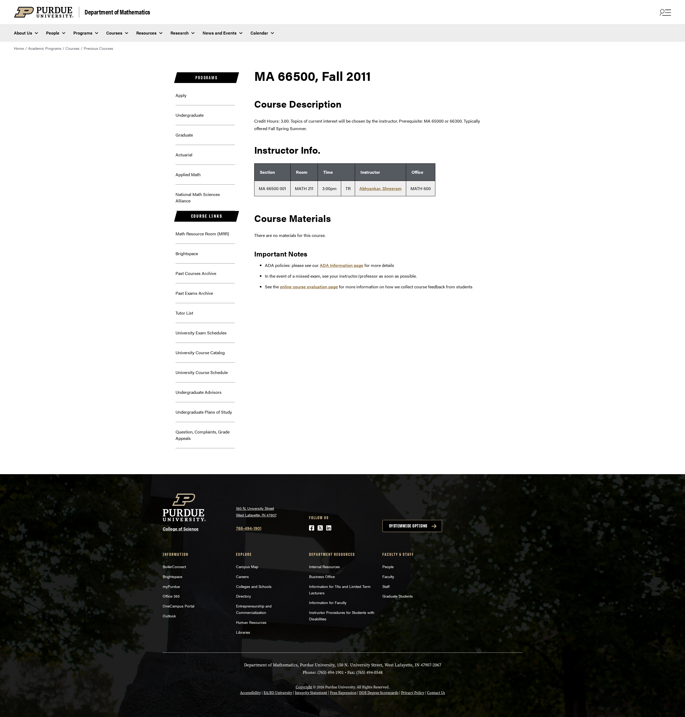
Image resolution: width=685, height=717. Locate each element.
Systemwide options (408, 526)
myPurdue (171, 586)
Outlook (169, 615)
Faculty (388, 576)
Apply (181, 95)
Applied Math (188, 174)
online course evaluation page (309, 287)
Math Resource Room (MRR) (202, 234)
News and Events (220, 33)
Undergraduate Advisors (199, 392)
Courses (114, 33)
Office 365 (171, 596)
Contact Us (436, 692)
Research (179, 33)
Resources (146, 33)
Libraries (243, 632)
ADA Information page (341, 265)
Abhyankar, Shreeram (380, 188)
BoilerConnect (174, 566)
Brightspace (187, 253)
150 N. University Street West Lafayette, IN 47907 (256, 511)
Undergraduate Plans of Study (204, 412)
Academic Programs (45, 48)
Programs (82, 33)
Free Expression (343, 692)
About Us (23, 33)
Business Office (322, 576)
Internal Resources (324, 566)
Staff (386, 586)
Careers (242, 576)
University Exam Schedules (201, 333)
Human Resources (251, 622)
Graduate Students (397, 596)
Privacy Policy (412, 692)
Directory (243, 596)
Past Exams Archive (194, 293)
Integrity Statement (311, 692)
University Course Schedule (202, 372)
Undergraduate (190, 115)
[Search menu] (664, 12)
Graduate (184, 135)
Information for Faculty (328, 602)
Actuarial (184, 155)
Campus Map (247, 566)
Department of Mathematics (117, 11)
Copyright (304, 687)
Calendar (259, 33)
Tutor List (184, 313)
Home (19, 48)
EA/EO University (278, 692)
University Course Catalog (200, 352)
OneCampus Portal (178, 606)
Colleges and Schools (254, 586)
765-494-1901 (248, 528)
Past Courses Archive (196, 273)
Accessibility (250, 692)
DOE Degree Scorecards (378, 692)
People (52, 33)
